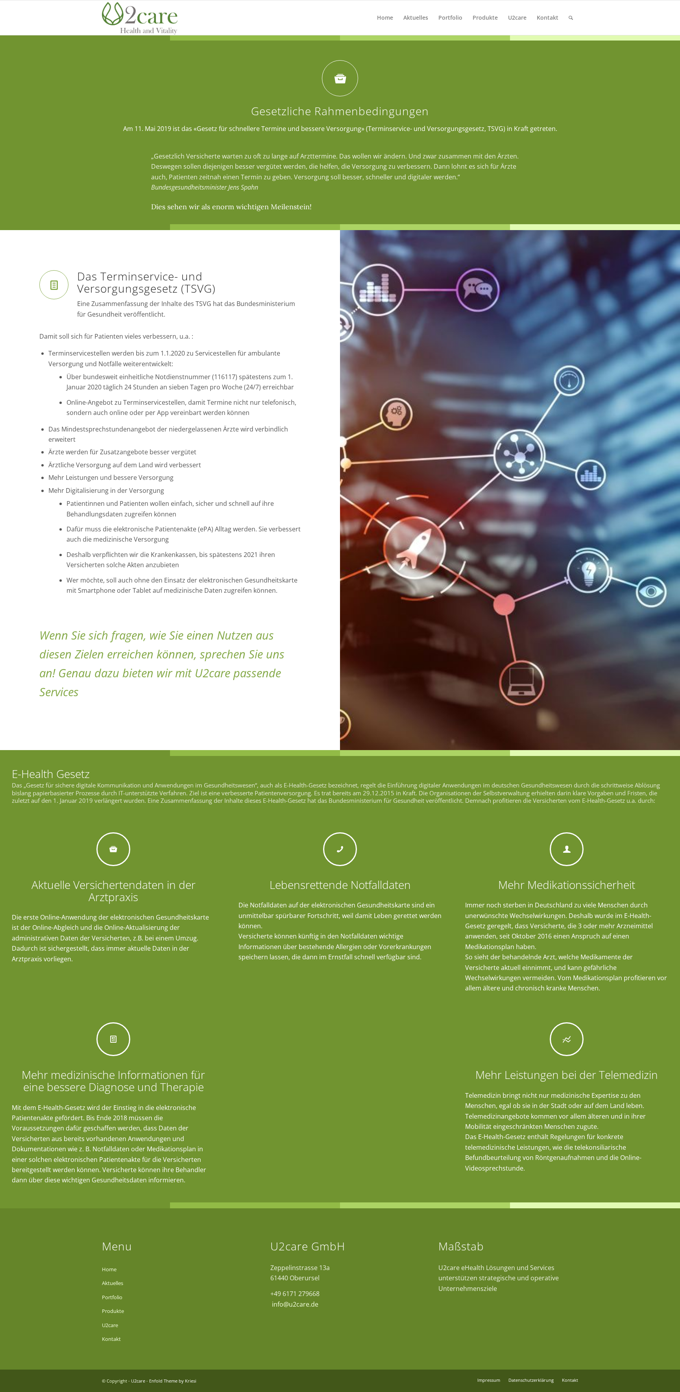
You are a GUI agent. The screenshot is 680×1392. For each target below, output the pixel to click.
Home (109, 1269)
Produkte (113, 1311)
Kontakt (111, 1338)
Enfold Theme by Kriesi (172, 1381)
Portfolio (112, 1297)
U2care (110, 1325)
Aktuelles (112, 1283)
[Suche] (571, 17)
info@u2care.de (294, 1304)
